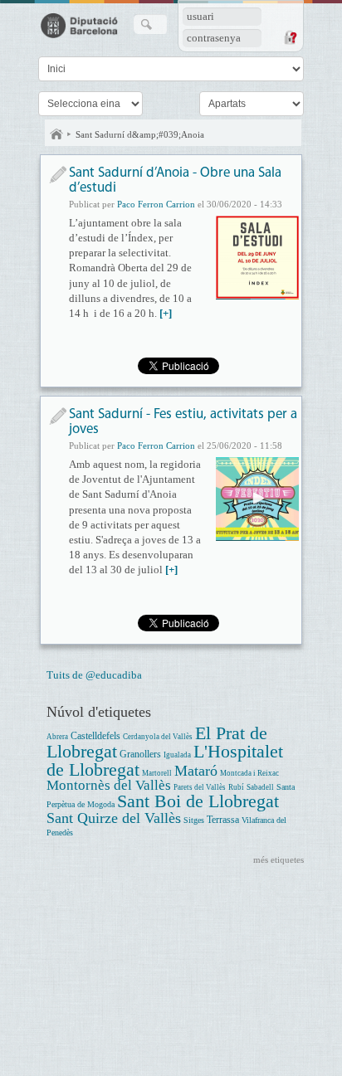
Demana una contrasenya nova (289, 37)
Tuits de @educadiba (94, 675)
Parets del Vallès (199, 787)
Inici (56, 134)
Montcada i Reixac (249, 773)
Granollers (140, 754)
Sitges (193, 820)
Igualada (177, 755)
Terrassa (223, 820)
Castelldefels (95, 736)
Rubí (236, 787)
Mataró (195, 770)
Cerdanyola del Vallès (158, 737)
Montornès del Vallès (108, 785)
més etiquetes (278, 859)
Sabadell (260, 787)
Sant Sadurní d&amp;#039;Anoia (140, 134)
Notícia (57, 174)
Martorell (157, 773)
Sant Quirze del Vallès (113, 818)
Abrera (57, 737)
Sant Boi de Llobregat (198, 801)
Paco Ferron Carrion (156, 204)
